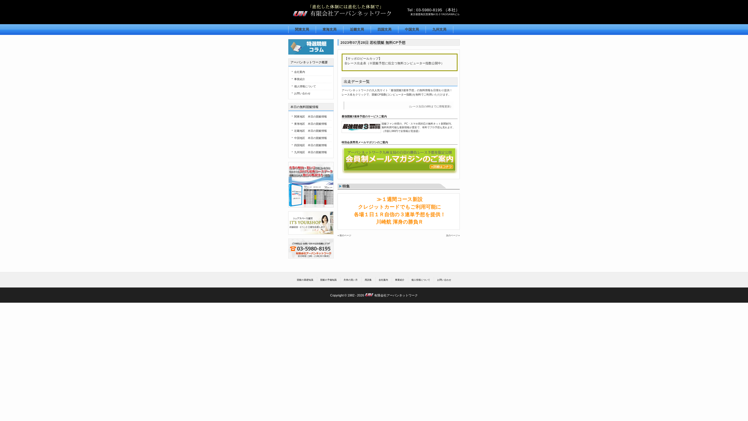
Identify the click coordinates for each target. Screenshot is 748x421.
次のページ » (453, 235)
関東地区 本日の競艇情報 (310, 116)
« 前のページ (344, 235)
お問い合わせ (302, 93)
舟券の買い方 (351, 280)
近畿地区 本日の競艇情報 (310, 130)
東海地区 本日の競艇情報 (310, 123)
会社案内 (299, 71)
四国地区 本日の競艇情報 (310, 145)
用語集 (368, 280)
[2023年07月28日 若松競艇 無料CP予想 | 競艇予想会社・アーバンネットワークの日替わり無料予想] (341, 18)
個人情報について (305, 86)
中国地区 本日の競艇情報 (310, 138)
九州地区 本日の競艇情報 (310, 152)
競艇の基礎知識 (305, 280)
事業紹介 (299, 79)
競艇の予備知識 (328, 280)
